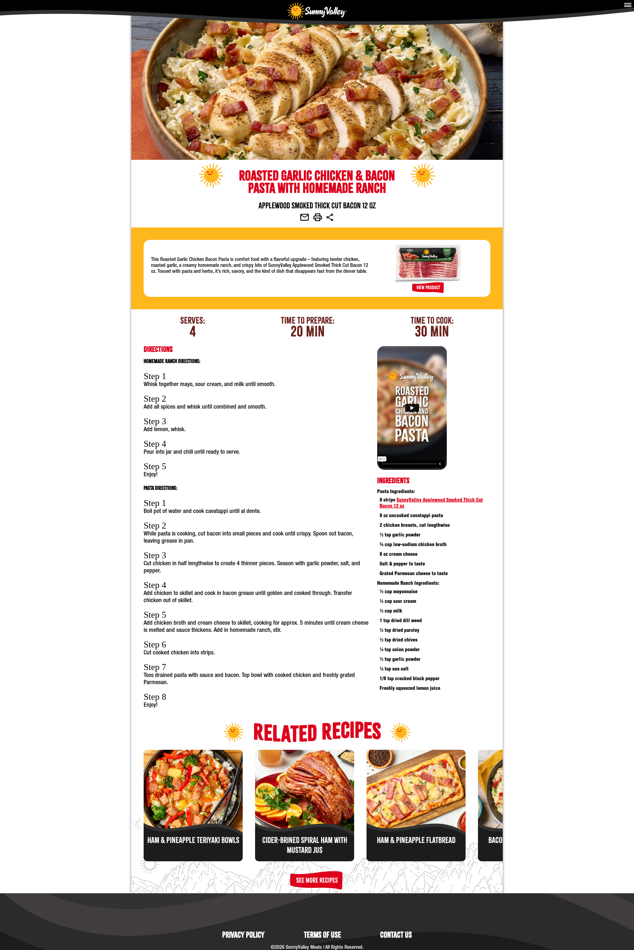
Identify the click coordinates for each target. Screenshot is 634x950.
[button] (317, 880)
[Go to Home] (317, 11)
